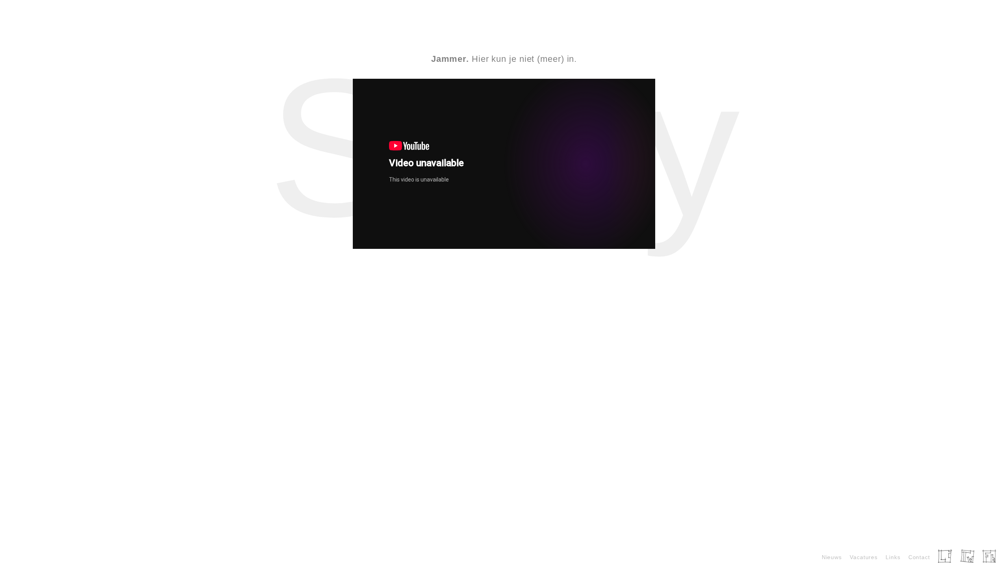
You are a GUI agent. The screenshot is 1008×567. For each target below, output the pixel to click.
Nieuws (832, 557)
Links (893, 557)
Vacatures (864, 557)
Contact (919, 557)
